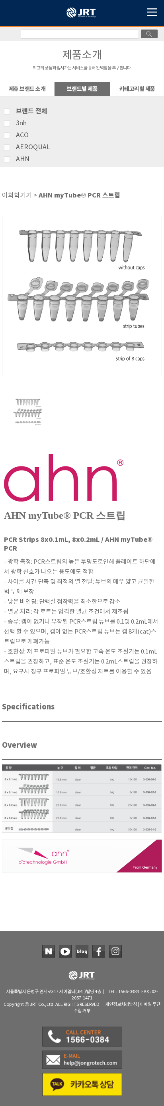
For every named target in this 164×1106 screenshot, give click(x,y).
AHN (22, 159)
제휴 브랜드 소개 (27, 89)
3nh (21, 123)
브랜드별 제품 (82, 89)
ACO (22, 135)
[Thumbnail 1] (28, 399)
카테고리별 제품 (137, 89)
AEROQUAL (33, 147)
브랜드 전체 (31, 111)
